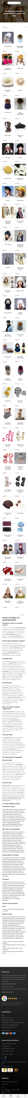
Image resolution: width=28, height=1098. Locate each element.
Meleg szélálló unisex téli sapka (20, 357)
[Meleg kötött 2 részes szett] (8, 592)
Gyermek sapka (8, 112)
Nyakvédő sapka (8, 135)
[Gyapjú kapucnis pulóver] (8, 282)
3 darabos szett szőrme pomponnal (20, 468)
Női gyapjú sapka (7, 46)
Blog (3, 1015)
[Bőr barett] (8, 192)
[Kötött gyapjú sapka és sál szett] (8, 570)
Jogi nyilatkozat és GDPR (8, 1027)
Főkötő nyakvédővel (20, 379)
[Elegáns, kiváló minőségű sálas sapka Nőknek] (20, 236)
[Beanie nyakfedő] (8, 304)
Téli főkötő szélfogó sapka (8, 423)
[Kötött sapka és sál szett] (20, 526)
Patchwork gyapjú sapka (7, 514)
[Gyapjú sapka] (20, 59)
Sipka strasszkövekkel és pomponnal (20, 113)
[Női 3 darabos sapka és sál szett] (8, 481)
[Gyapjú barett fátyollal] (20, 127)
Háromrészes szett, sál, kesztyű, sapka (20, 491)
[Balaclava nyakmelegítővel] (8, 370)
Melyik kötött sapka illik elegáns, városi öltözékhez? (12, 948)
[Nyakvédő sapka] (8, 127)
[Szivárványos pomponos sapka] (8, 59)
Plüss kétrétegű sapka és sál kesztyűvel (8, 222)
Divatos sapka (8, 400)
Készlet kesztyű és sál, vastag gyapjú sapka (8, 468)
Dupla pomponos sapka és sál (20, 179)
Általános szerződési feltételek (10, 1025)
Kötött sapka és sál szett (20, 536)
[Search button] (18, 3)
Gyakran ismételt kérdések (9, 1044)
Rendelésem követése (8, 986)
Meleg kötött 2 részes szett (8, 602)
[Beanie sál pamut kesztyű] (20, 548)
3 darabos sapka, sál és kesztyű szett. (20, 268)
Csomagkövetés (6, 1046)
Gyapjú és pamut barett (7, 91)
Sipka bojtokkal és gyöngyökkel (20, 47)
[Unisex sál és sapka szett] (20, 392)
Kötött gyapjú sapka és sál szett (7, 580)
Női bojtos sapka (20, 513)
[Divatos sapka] (8, 392)
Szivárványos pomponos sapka (7, 69)
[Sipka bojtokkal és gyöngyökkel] (20, 37)
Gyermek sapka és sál (7, 357)
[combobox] (12, 3)
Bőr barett (8, 200)
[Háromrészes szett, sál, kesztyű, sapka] (20, 481)
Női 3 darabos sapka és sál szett (7, 490)
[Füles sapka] (8, 149)
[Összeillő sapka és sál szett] (20, 212)
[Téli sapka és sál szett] (20, 570)
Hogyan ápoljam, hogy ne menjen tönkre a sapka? (13, 952)
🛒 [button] (23, 383)
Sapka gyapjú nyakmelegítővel (20, 423)
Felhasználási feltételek (8, 1048)
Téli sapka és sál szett (20, 580)
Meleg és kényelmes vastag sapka (20, 602)
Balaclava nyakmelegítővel (7, 379)
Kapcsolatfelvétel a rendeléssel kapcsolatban (14, 989)
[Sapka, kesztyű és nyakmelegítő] (8, 548)
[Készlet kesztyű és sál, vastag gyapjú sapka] (8, 458)
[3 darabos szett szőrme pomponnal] (20, 458)
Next (22, 615)
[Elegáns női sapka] (20, 282)
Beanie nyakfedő (7, 312)
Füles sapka (7, 157)
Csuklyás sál (7, 267)
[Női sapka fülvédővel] (20, 304)
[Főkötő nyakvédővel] (20, 370)
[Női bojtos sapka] (20, 504)
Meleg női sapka (8, 244)
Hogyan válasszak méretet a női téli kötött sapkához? (13, 942)
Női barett (20, 90)
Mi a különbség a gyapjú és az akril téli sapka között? (13, 945)
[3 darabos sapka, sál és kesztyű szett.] (20, 259)
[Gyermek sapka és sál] (8, 348)
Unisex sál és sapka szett (20, 401)
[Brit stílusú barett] (8, 170)
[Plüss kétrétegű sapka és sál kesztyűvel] (8, 212)
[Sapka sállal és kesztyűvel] (8, 436)
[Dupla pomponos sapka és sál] (20, 170)
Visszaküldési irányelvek (8, 1051)
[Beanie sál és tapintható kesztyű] (8, 326)
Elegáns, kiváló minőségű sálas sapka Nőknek (20, 245)
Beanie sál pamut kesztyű (20, 558)
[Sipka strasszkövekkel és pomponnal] (20, 104)
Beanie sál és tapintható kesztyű (8, 335)
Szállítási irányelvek (7, 1018)
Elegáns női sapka (20, 290)
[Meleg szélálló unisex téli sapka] (20, 348)
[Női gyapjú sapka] (8, 37)
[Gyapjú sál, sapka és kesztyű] (20, 436)
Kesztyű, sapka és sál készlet (7, 536)
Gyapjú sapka (20, 68)
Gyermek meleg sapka (20, 335)
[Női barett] (20, 82)
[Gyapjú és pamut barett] (8, 82)
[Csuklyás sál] (8, 259)
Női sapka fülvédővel (20, 313)
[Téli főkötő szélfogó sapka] (8, 414)
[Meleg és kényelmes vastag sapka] (20, 592)
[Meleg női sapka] (8, 236)
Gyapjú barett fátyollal (20, 136)
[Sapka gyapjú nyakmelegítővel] (20, 414)
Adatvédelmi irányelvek (8, 1020)
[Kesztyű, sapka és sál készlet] (8, 526)
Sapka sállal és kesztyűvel (8, 445)
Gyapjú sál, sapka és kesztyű (20, 445)
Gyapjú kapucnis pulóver (8, 291)
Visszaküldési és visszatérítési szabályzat (13, 1022)
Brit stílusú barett (7, 178)
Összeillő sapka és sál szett (20, 222)
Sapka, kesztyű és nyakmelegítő (7, 558)
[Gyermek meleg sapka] (20, 326)
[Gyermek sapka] (8, 104)
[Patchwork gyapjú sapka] (8, 504)
